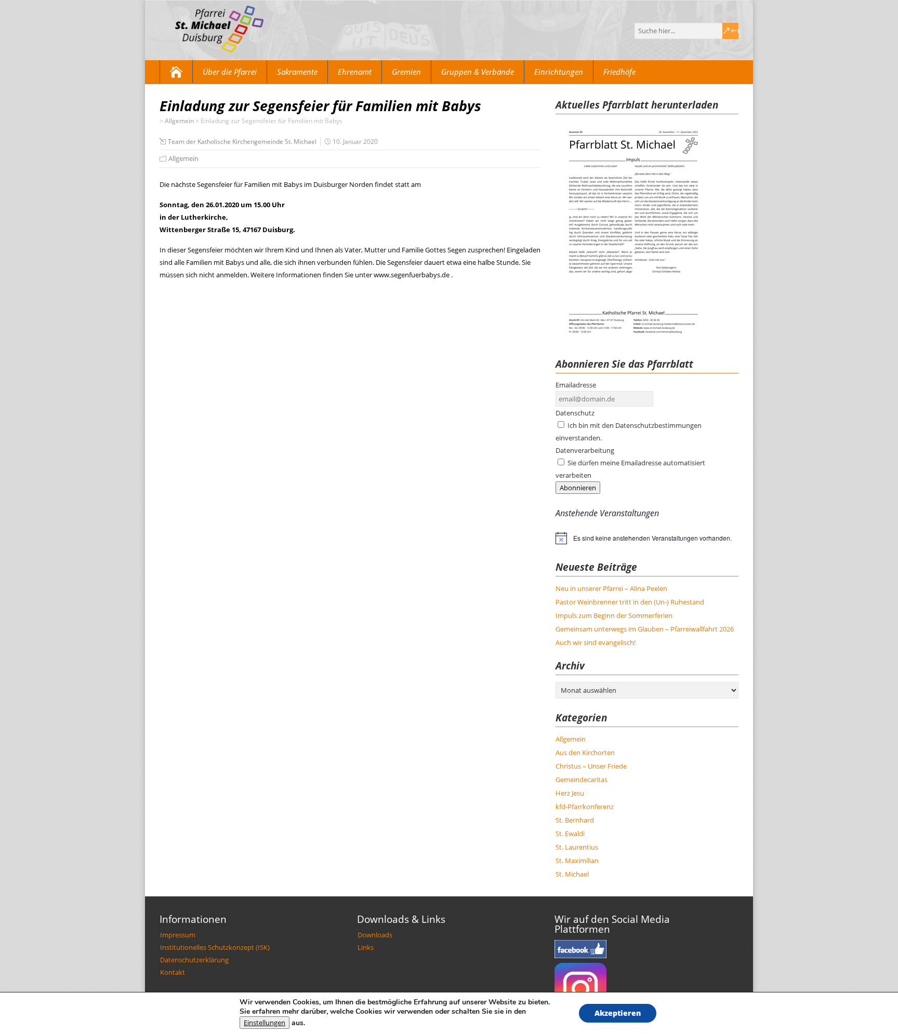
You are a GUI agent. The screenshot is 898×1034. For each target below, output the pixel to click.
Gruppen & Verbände (477, 71)
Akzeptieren (618, 1013)
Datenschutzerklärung (194, 959)
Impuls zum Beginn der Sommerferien (614, 615)
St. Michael (572, 874)
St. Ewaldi (570, 833)
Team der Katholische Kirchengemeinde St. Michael (242, 141)
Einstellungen (264, 1022)
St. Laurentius (577, 847)
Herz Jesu (570, 793)
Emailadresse (576, 385)
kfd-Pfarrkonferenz (585, 806)
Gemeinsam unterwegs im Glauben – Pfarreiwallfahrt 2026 (645, 629)
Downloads (375, 934)
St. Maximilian (577, 860)
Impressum (177, 934)
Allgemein (183, 158)
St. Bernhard (575, 820)
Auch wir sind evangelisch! (596, 642)
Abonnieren (578, 487)
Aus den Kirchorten (585, 752)
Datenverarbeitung (585, 450)
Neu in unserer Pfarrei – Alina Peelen (611, 588)
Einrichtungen (558, 71)
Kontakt (172, 972)
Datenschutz (575, 413)
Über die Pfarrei (230, 71)
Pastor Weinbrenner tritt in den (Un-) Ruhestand (630, 602)
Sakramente (297, 71)
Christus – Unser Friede (591, 766)
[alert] (647, 538)
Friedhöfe (619, 71)
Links (366, 947)
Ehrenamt (355, 71)
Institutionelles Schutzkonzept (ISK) (215, 947)
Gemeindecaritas (582, 779)
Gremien (406, 71)
